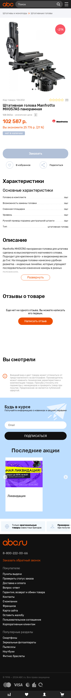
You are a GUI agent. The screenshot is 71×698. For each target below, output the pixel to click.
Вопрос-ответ (11, 587)
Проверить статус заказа (18, 578)
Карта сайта (10, 610)
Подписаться (35, 436)
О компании (10, 601)
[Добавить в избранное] (9, 165)
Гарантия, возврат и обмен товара (24, 592)
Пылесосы (9, 647)
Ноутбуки (9, 651)
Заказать (35, 153)
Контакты (9, 596)
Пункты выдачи (12, 574)
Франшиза (9, 606)
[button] (5, 477)
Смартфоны (10, 637)
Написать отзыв (35, 321)
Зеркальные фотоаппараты (19, 642)
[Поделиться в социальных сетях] (43, 165)
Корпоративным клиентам (19, 624)
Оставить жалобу (13, 615)
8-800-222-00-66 (15, 553)
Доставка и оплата (14, 583)
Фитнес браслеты (14, 656)
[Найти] (58, 4)
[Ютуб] (19, 665)
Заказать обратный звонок (22, 560)
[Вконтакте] (6, 665)
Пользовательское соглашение (22, 619)
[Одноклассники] (12, 665)
